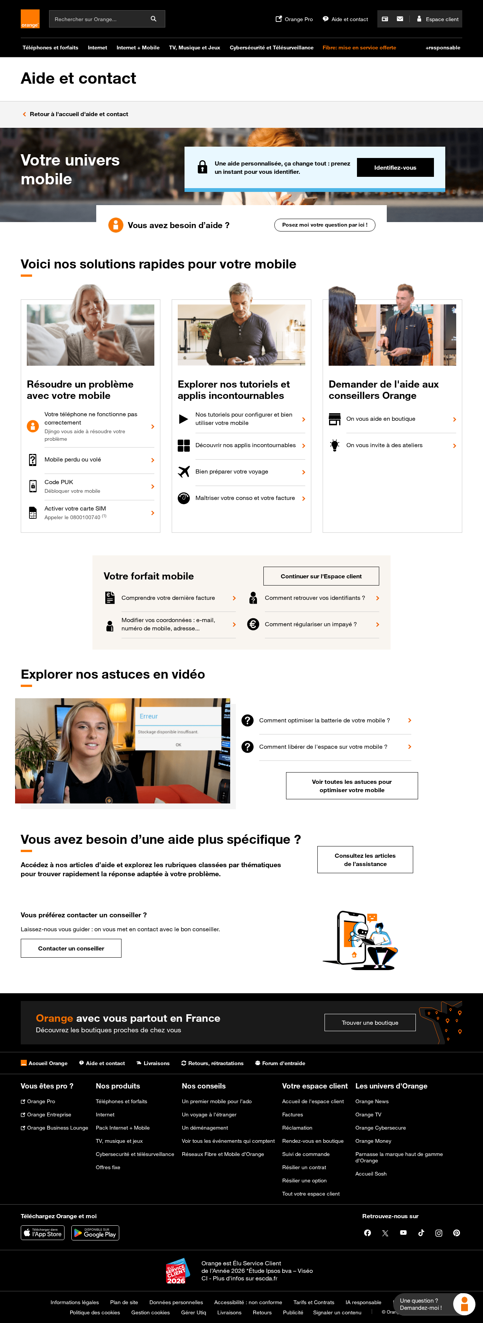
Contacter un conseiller (71, 948)
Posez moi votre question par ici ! (325, 224)
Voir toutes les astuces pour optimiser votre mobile (352, 786)
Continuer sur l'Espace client (321, 576)
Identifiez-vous (395, 167)
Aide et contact (78, 78)
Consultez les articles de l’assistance (365, 860)
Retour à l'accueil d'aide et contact (79, 114)
